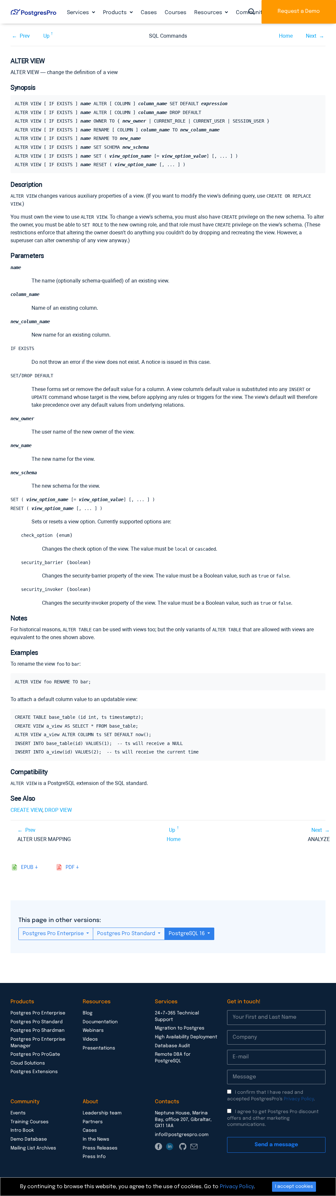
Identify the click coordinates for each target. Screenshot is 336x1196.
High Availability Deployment (186, 1037)
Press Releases (100, 1148)
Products (115, 12)
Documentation (100, 1022)
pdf (70, 867)
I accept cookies (294, 1186)
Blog (88, 1013)
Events (18, 1113)
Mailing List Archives (33, 1148)
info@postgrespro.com (181, 1134)
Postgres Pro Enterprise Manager (37, 1042)
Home (286, 36)
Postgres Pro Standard (127, 933)
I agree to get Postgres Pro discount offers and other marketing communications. (273, 1118)
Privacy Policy (299, 1099)
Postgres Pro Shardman (37, 1030)
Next (311, 36)
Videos (90, 1039)
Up (46, 36)
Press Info (94, 1156)
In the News (96, 1139)
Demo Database (28, 1139)
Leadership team (102, 1113)
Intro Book (22, 1130)
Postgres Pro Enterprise (54, 933)
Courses (175, 12)
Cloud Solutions (27, 1063)
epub (27, 867)
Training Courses (29, 1122)
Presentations (99, 1048)
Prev (25, 36)
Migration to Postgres (179, 1028)
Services (78, 12)
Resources (208, 12)
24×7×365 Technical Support (177, 1016)
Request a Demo (299, 11)
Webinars (93, 1030)
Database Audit (172, 1046)
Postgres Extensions (34, 1071)
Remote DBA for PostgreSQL (173, 1057)
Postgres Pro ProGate (35, 1054)
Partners (93, 1122)
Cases (149, 12)
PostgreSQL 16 (187, 933)
